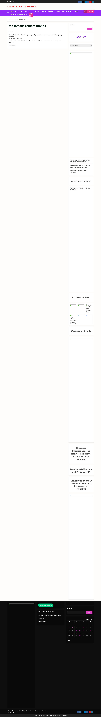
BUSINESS (36, 11)
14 (83, 630)
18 (72, 633)
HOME (11, 11)
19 (76, 633)
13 (79, 630)
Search (72, 25)
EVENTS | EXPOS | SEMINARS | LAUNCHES (21, 14)
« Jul (68, 641)
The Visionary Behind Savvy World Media (49, 615)
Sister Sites (11, 712)
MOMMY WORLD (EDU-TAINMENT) (70, 11)
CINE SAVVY (28, 11)
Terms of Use (42, 621)
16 (90, 630)
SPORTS (44, 11)
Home (9, 711)
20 (79, 633)
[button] (8, 12)
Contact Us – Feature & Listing (38, 711)
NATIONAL (50, 11)
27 (79, 635)
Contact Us (41, 618)
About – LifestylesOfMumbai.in (20, 711)
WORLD (58, 11)
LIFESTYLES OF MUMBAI (22, 6)
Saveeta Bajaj (12, 38)
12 (76, 630)
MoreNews (56, 715)
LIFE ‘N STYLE (18, 11)
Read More (13, 45)
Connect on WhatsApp (46, 605)
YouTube (90, 11)
